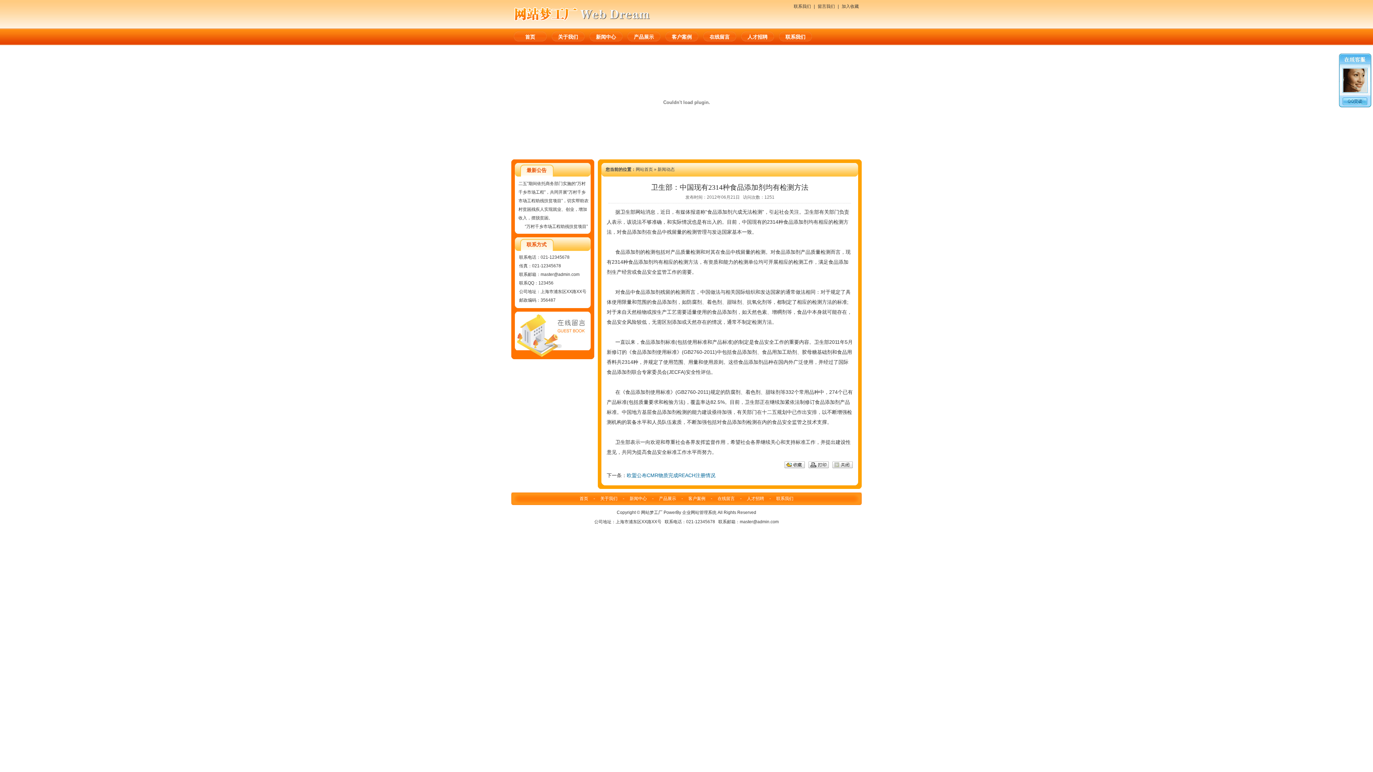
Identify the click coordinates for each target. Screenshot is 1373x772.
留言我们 (826, 6)
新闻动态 (666, 169)
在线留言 (720, 37)
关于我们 (568, 37)
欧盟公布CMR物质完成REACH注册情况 (671, 475)
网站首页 (644, 169)
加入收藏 (850, 6)
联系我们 (802, 6)
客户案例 (682, 37)
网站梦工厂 (652, 512)
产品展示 (644, 37)
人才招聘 (758, 37)
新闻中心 (606, 37)
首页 (530, 37)
